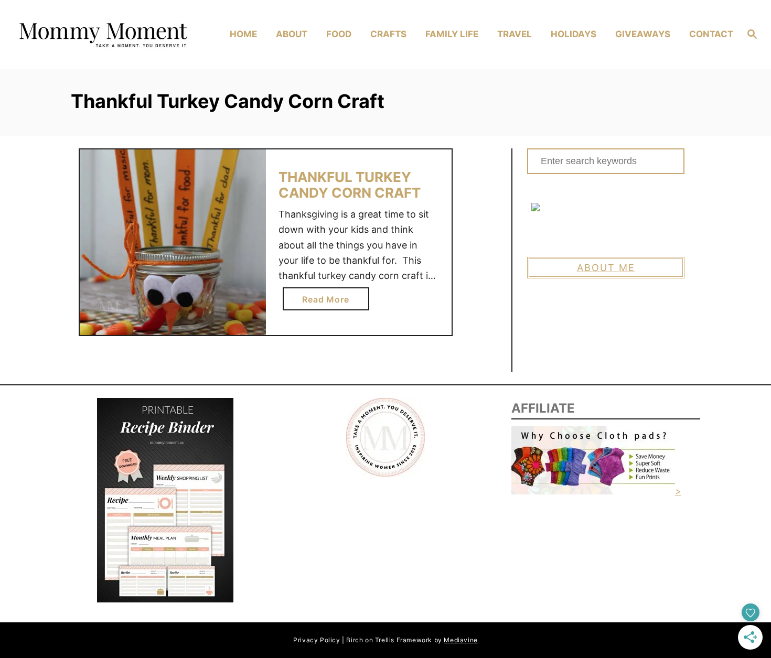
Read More (328, 302)
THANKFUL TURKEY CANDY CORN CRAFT (350, 185)
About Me (606, 267)
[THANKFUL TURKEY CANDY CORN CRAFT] (173, 242)
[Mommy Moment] (102, 34)
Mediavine (460, 640)
